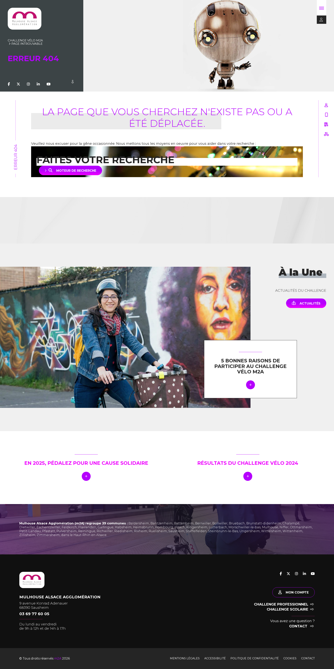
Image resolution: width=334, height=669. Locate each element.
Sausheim (176, 531)
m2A (57, 658)
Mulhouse (270, 527)
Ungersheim (249, 531)
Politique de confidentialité (254, 658)
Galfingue (105, 527)
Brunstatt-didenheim (263, 523)
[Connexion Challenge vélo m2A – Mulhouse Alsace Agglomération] (320, 20)
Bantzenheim (161, 523)
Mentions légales (185, 658)
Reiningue (86, 531)
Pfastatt (48, 531)
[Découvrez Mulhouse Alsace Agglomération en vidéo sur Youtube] (48, 84)
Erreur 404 (15, 157)
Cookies (290, 658)
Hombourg (164, 527)
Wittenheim (292, 531)
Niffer (284, 527)
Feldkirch (69, 527)
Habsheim (123, 527)
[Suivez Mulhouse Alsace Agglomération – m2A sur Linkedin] (38, 84)
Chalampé (290, 523)
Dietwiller (27, 527)
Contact (298, 626)
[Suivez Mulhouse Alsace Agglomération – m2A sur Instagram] (28, 84)
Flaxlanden (87, 527)
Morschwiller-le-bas (244, 527)
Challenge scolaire (287, 609)
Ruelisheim (158, 531)
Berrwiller (203, 523)
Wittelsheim (271, 531)
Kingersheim (196, 527)
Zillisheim (27, 535)
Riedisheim (123, 531)
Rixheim (140, 531)
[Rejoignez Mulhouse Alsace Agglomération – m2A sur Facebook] (9, 84)
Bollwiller (219, 523)
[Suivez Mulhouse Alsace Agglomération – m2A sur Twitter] (18, 84)
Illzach (180, 527)
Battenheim (184, 523)
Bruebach (237, 523)
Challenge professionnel (281, 604)
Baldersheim (138, 523)
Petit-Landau (30, 531)
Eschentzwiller (48, 527)
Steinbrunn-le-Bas (223, 531)
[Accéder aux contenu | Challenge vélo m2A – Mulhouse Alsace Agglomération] (73, 84)
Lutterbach (218, 527)
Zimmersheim (48, 535)
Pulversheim (66, 531)
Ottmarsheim (301, 527)
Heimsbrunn (143, 527)
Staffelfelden (196, 531)
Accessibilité (215, 658)
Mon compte (297, 592)
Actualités (310, 303)
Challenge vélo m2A (25, 40)
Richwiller (105, 531)
